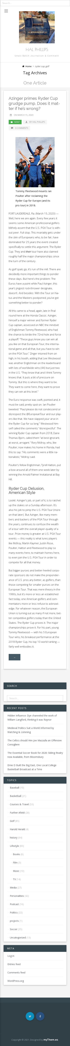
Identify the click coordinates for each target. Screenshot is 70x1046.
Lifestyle (14, 846)
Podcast (14, 904)
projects (14, 920)
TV (14, 879)
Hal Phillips (37, 49)
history (13, 837)
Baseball (14, 787)
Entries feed (14, 964)
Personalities (17, 895)
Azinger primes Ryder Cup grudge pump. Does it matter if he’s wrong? (34, 103)
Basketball (15, 796)
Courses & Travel (19, 804)
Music (16, 870)
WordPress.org (15, 980)
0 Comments (21, 128)
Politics (14, 912)
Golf (17, 121)
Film (15, 862)
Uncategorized (18, 937)
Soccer (13, 929)
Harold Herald (17, 829)
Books (16, 854)
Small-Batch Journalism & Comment (37, 56)
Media (13, 887)
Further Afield (17, 812)
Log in (10, 955)
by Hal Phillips (37, 121)
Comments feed (16, 972)
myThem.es (50, 1039)
